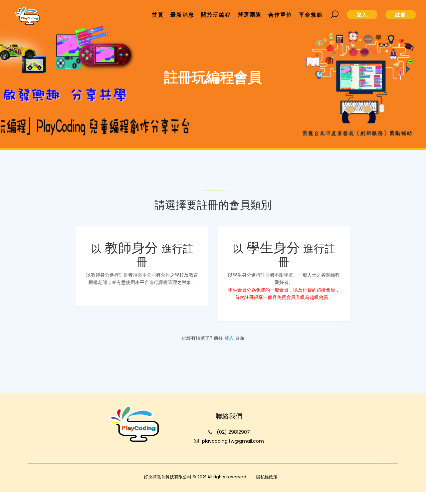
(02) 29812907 (233, 432)
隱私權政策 (267, 477)
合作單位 (280, 15)
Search (334, 15)
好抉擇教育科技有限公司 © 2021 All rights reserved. (195, 477)
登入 (229, 338)
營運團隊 (250, 15)
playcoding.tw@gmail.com (233, 441)
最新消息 (182, 15)
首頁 (158, 15)
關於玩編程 (216, 15)
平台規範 (311, 15)
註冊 (400, 14)
